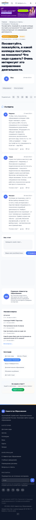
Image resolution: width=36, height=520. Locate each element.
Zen (22, 490)
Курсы (4, 443)
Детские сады (9, 356)
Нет (28, 149)
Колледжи (5, 436)
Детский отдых (10, 375)
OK (22, 97)
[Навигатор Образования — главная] (5, 3)
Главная (4, 22)
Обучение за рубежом (12, 371)
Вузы (3, 440)
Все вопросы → (8, 344)
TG (18, 97)
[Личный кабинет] (31, 3)
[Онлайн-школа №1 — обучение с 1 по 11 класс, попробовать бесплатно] (18, 12)
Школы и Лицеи (22, 356)
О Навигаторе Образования (11, 456)
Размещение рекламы (9, 463)
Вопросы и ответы (16, 22)
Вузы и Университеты (11, 363)
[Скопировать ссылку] (31, 97)
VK (13, 97)
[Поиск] (12, 3)
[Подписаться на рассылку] (32, 480)
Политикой (24, 485)
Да (23, 149)
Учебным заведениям (9, 460)
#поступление (18, 88)
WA (27, 97)
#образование (7, 88)
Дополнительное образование (14, 367)
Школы (4, 433)
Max (17, 490)
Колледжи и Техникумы (10, 24)
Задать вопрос (18, 389)
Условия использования (23, 501)
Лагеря (4, 447)
